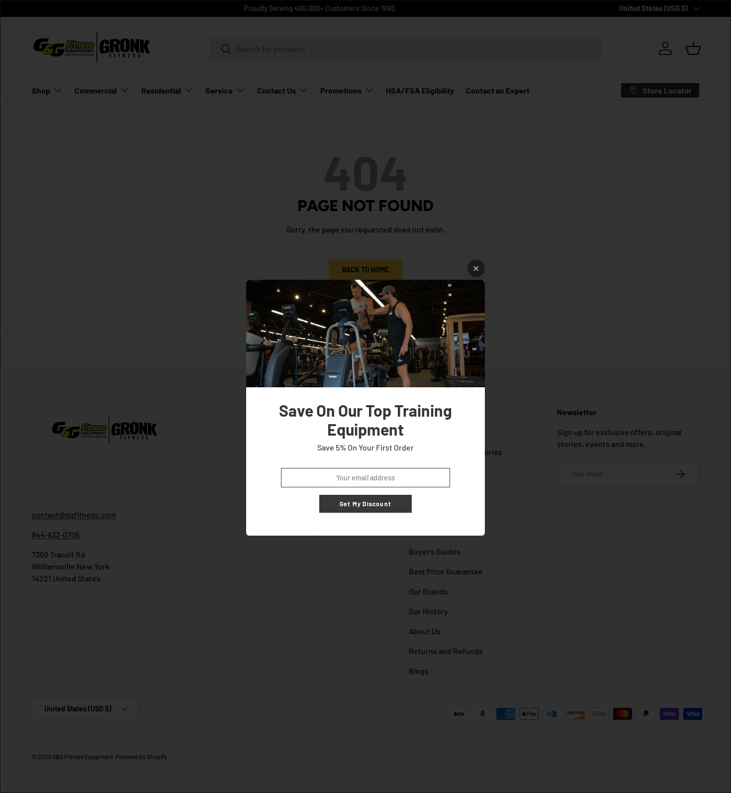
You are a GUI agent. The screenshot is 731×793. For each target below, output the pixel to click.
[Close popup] (476, 268)
